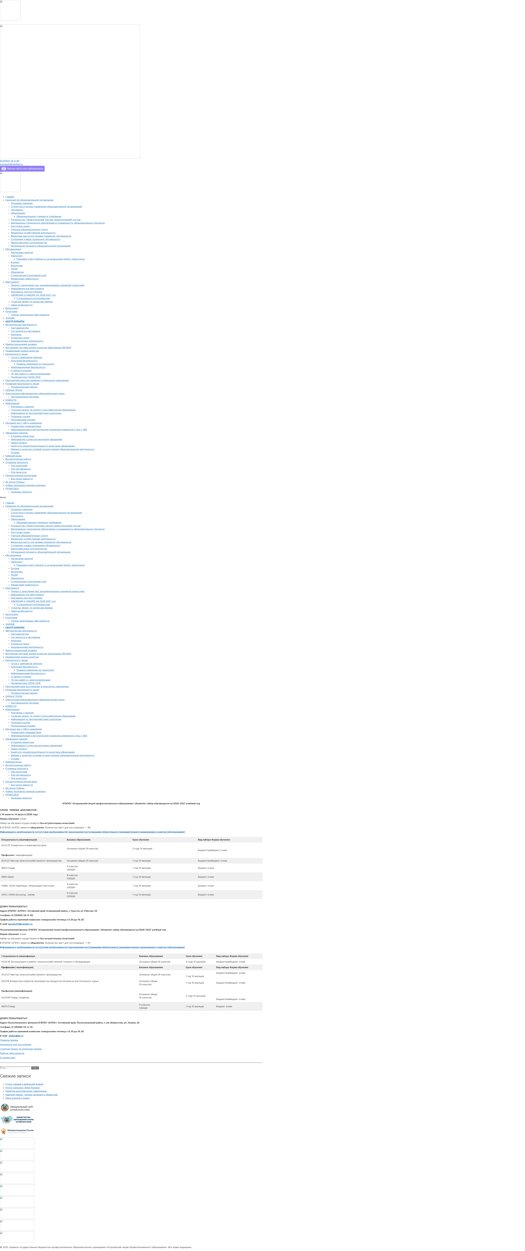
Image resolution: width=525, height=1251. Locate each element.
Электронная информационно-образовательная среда (35, 393)
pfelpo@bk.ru (16, 1035)
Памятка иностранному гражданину (26, 1091)
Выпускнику (11, 308)
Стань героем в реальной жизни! (24, 1084)
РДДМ (14, 268)
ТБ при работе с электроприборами (30, 373)
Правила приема (9, 1040)
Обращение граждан (16, 432)
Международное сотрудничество (29, 242)
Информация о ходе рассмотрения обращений (36, 439)
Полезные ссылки (20, 416)
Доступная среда (20, 226)
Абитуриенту (12, 282)
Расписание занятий (22, 252)
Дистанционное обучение (25, 396)
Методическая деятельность (21, 324)
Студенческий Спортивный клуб (28, 275)
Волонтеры (17, 265)
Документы (17, 209)
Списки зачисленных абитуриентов (30, 314)
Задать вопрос (19, 442)
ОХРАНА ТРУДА (13, 390)
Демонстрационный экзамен (21, 344)
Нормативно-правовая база (26, 426)
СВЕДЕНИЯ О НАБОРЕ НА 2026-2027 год (33, 295)
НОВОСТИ (10, 400)
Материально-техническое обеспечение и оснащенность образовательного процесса (58, 223)
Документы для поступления (26, 291)
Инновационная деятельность (27, 341)
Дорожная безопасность (24, 360)
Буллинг (15, 262)
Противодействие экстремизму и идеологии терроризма (37, 380)
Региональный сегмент (23, 419)
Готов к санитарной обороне (26, 357)
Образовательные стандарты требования (38, 216)
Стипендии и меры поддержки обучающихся (35, 239)
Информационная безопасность (28, 367)
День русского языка (17, 1098)
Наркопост (17, 255)
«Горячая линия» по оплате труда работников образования (43, 409)
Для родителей (19, 465)
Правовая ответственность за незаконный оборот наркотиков (50, 259)
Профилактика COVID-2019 (25, 377)
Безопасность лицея (16, 354)
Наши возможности (22, 305)
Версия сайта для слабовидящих (24, 168)
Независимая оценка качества (22, 350)
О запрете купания (21, 370)
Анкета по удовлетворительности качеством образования (43, 446)
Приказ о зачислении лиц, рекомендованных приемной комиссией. (48, 285)
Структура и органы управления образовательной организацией (46, 206)
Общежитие (17, 272)
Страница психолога (16, 462)
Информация (12, 403)
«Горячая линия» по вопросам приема (32, 301)
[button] (9, 160)
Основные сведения (22, 203)
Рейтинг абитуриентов (12, 1053)
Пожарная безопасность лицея (22, 383)
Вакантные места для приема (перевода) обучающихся (41, 236)
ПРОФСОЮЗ (12, 488)
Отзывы (15, 452)
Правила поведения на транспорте (35, 364)
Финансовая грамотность (25, 278)
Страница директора (22, 436)
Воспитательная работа (18, 459)
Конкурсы (16, 334)
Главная (9, 196)
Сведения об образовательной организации (29, 200)
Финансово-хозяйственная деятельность (33, 232)
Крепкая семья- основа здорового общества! (31, 1094)
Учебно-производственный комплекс (25, 485)
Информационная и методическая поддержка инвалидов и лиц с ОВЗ (49, 429)
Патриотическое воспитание (21, 475)
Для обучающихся (21, 469)
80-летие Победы (15, 482)
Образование (18, 213)
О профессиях (7, 1057)
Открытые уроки (20, 337)
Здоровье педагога (21, 491)
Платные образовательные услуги (29, 229)
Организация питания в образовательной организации (41, 245)
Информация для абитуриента (27, 288)
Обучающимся (13, 249)
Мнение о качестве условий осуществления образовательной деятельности (52, 449)
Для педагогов (19, 472)
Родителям (11, 311)
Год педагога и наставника (25, 331)
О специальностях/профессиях (33, 298)
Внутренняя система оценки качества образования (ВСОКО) (38, 347)
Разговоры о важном (22, 406)
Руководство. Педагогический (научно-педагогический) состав (46, 219)
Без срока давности (22, 478)
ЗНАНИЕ (10, 318)
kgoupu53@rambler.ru (20, 924)
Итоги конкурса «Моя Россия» (22, 1087)
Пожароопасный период (24, 387)
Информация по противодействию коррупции (36, 413)
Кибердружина (13, 455)
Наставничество (20, 327)
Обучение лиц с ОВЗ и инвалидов (23, 423)
